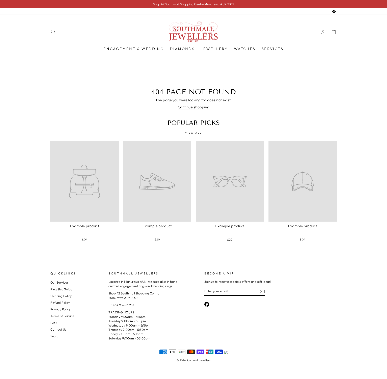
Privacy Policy (60, 309)
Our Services (59, 282)
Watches (245, 48)
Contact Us (58, 329)
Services (273, 48)
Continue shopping (193, 107)
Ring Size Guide (61, 289)
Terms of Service (62, 316)
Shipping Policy (61, 296)
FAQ (53, 323)
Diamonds (182, 48)
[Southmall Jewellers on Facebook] (206, 304)
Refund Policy (60, 303)
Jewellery (214, 48)
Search (55, 336)
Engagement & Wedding (133, 48)
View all (193, 132)
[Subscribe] (262, 291)
